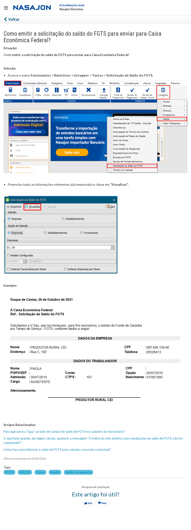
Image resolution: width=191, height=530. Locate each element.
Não (104, 503)
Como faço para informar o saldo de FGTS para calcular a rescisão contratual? (57, 449)
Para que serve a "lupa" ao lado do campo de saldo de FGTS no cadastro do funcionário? (64, 431)
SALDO (25, 472)
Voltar (13, 19)
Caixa (40, 472)
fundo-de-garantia (78, 472)
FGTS (9, 472)
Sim (89, 503)
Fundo (55, 472)
